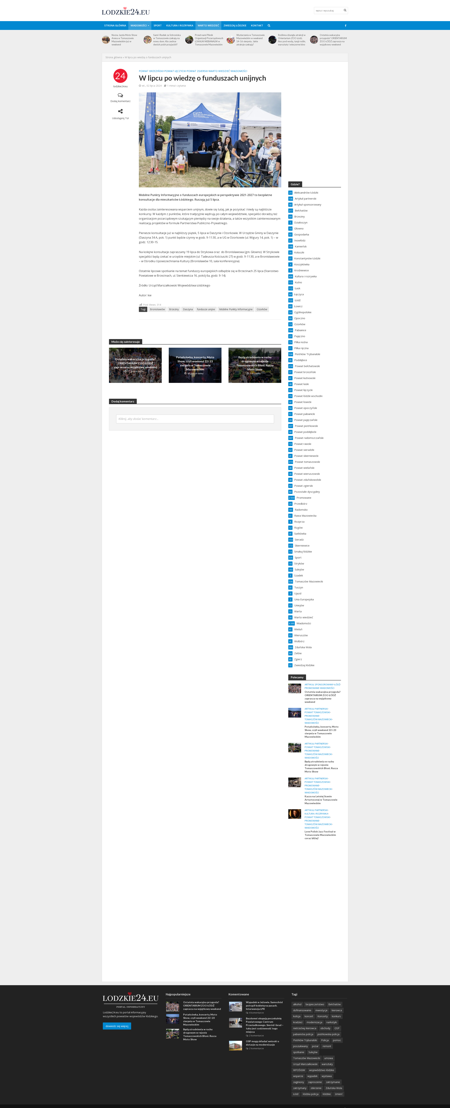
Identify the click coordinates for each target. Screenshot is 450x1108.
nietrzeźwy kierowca (304, 1028)
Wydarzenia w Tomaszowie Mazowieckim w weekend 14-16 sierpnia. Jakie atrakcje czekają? (209, 40)
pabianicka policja (303, 1034)
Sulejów (312, 1052)
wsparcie (298, 1076)
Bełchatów (334, 1004)
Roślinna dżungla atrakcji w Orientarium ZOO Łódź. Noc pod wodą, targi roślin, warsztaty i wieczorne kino (250, 40)
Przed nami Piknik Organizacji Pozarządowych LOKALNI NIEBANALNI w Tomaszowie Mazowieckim (167, 40)
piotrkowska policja (328, 1034)
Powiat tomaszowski (317, 712)
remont (327, 1046)
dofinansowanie (302, 1010)
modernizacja (314, 1022)
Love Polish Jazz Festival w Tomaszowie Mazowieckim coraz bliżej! (320, 835)
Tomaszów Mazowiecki (318, 719)
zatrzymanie (333, 1082)
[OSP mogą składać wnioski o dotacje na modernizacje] (235, 1045)
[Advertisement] (314, 899)
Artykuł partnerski (316, 708)
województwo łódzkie (321, 1070)
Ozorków (262, 309)
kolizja (296, 1016)
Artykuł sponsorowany (319, 684)
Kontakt (257, 25)
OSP (337, 1028)
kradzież (298, 1022)
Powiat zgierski (197, 71)
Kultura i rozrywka (179, 25)
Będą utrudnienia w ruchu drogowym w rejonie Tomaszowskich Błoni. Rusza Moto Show (255, 363)
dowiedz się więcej (117, 1026)
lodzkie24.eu (120, 86)
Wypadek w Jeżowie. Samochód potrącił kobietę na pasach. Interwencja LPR (264, 1005)
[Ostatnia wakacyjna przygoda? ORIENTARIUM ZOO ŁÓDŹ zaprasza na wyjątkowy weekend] (272, 40)
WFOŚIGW (299, 1070)
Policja (325, 1040)
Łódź (337, 684)
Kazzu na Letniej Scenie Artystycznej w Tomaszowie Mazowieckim (321, 799)
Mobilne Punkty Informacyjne (236, 309)
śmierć (339, 1094)
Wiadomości (139, 25)
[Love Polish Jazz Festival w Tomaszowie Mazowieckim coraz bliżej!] (294, 813)
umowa (328, 1058)
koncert (309, 1016)
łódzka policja (311, 1094)
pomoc (337, 1040)
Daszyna (188, 309)
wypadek (312, 1076)
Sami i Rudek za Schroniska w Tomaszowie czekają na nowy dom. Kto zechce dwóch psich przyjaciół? (125, 40)
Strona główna (115, 25)
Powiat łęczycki (175, 71)
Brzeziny (174, 309)
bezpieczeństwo (315, 1004)
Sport (158, 25)
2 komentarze (256, 1035)
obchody (325, 1028)
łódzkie (327, 1094)
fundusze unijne (206, 309)
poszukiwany (300, 1046)
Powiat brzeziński (151, 71)
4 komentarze (256, 1012)
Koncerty (322, 1016)
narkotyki (331, 1022)
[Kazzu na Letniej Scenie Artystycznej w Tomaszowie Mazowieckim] (294, 782)
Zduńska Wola (334, 1088)
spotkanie (298, 1052)
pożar (315, 1046)
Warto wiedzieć (208, 25)
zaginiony (298, 1082)
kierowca (337, 1010)
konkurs (336, 1016)
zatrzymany (299, 1088)
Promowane (312, 688)
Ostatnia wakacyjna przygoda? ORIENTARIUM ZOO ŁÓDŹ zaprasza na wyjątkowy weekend (291, 40)
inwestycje (321, 1010)
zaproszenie (315, 1082)
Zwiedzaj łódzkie (235, 25)
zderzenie (316, 1088)
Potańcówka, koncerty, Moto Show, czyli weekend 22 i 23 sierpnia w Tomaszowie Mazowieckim (333, 40)
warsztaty (327, 1064)
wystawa (327, 1076)
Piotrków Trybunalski (305, 1040)
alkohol (297, 1004)
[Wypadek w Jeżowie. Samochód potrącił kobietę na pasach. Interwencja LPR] (235, 1006)
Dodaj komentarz (120, 101)
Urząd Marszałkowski (305, 1064)
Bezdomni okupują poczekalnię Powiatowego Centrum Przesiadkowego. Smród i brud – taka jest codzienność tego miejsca (264, 1025)
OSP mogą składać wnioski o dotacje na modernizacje (262, 1043)
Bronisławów (157, 309)
